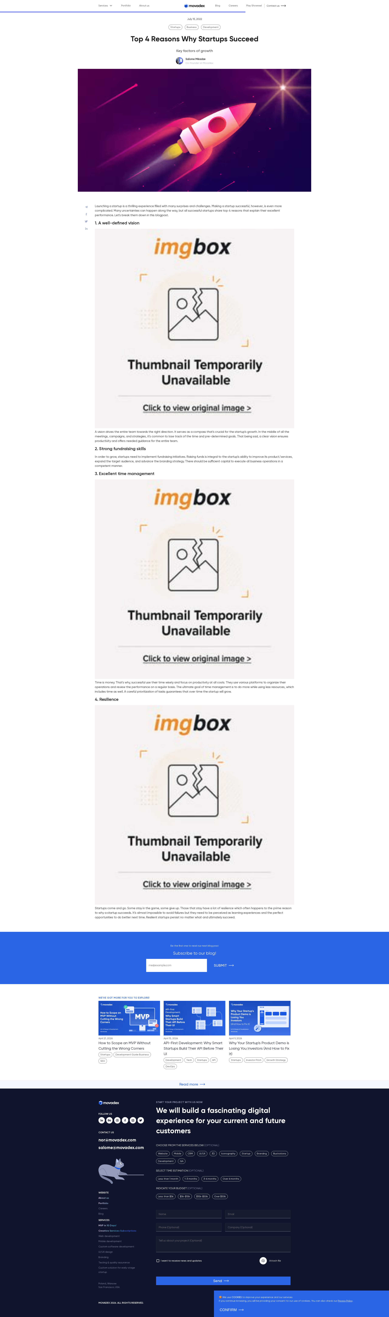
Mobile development (110, 1241)
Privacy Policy (345, 1300)
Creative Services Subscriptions (117, 1230)
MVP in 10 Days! (107, 1225)
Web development (109, 1236)
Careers (233, 5)
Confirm (228, 1310)
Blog (217, 5)
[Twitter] (141, 1120)
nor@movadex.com (117, 1139)
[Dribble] (117, 1120)
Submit (220, 965)
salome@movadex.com (121, 1147)
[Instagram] (133, 1120)
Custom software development (116, 1246)
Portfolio (126, 5)
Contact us (273, 5)
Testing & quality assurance (114, 1262)
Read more (188, 1084)
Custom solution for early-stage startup (116, 1270)
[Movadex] (194, 6)
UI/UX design (105, 1251)
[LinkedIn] (101, 1120)
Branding (103, 1257)
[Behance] (109, 1120)
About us (144, 5)
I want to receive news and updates (181, 1260)
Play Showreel (254, 5)
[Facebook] (125, 1120)
